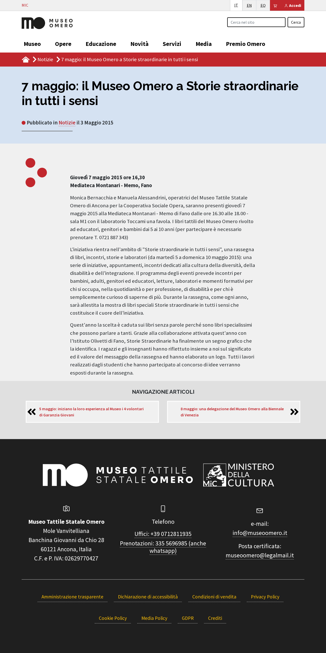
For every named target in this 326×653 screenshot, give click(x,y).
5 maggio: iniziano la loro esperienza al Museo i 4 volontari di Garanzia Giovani (91, 411)
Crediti (215, 618)
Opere (63, 44)
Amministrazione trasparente (72, 597)
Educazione (101, 44)
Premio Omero (245, 44)
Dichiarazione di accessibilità (148, 597)
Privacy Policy (265, 597)
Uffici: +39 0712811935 (163, 534)
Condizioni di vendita (214, 597)
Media (204, 44)
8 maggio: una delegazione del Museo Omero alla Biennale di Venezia (232, 411)
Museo (32, 44)
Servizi (172, 44)
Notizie (45, 59)
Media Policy (154, 618)
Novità (139, 44)
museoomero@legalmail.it (260, 555)
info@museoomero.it (260, 533)
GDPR (188, 618)
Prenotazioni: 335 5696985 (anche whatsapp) (163, 547)
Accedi (294, 5)
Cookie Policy (113, 618)
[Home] (47, 22)
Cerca (296, 22)
